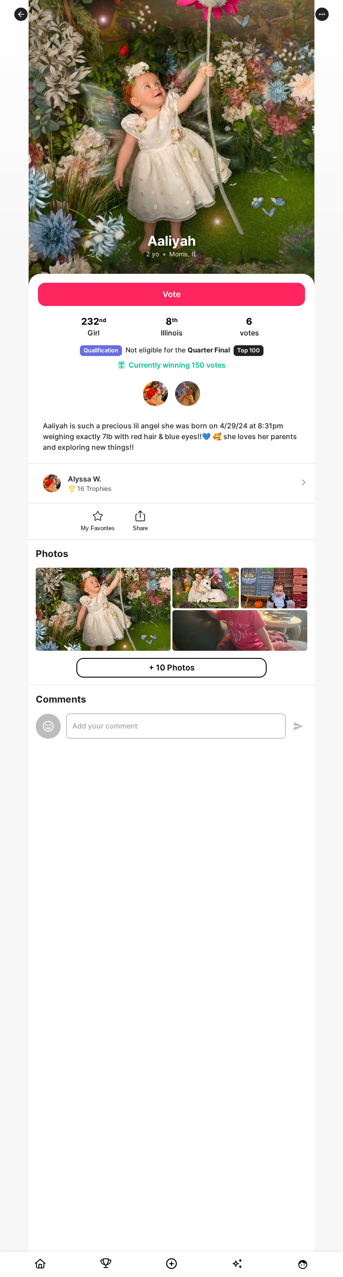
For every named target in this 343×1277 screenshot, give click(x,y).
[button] (21, 14)
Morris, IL (183, 254)
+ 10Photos (172, 667)
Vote (172, 294)
